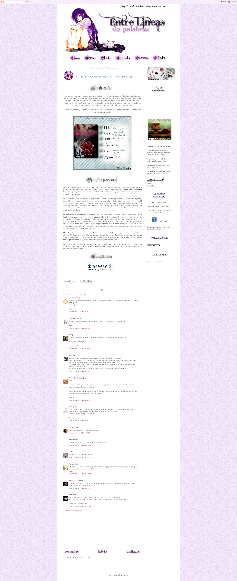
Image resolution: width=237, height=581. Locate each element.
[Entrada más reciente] (71, 554)
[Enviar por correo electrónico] (81, 281)
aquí (73, 199)
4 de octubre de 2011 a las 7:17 (79, 349)
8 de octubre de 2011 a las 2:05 (79, 488)
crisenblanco (73, 298)
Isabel (71, 495)
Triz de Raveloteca (75, 378)
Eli (69, 452)
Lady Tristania (74, 318)
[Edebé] (159, 184)
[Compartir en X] (86, 281)
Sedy (70, 355)
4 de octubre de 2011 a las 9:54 (79, 433)
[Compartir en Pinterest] (91, 281)
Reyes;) (71, 407)
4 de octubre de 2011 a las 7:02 (79, 312)
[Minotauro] (159, 182)
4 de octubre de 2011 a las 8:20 (79, 421)
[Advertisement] (102, 530)
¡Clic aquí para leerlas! (160, 173)
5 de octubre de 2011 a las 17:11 (80, 457)
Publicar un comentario (74, 511)
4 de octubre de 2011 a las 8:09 (79, 400)
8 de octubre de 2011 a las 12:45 (80, 506)
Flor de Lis (72, 427)
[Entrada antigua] (133, 554)
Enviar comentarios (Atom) (81, 557)
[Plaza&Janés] (159, 186)
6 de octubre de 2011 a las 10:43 (80, 474)
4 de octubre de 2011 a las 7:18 (79, 371)
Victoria (71, 464)
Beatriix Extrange (75, 480)
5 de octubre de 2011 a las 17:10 (80, 445)
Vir (70, 335)
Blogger (125, 575)
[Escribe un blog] (84, 281)
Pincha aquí (151, 227)
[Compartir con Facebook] (88, 281)
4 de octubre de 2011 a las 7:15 (79, 328)
